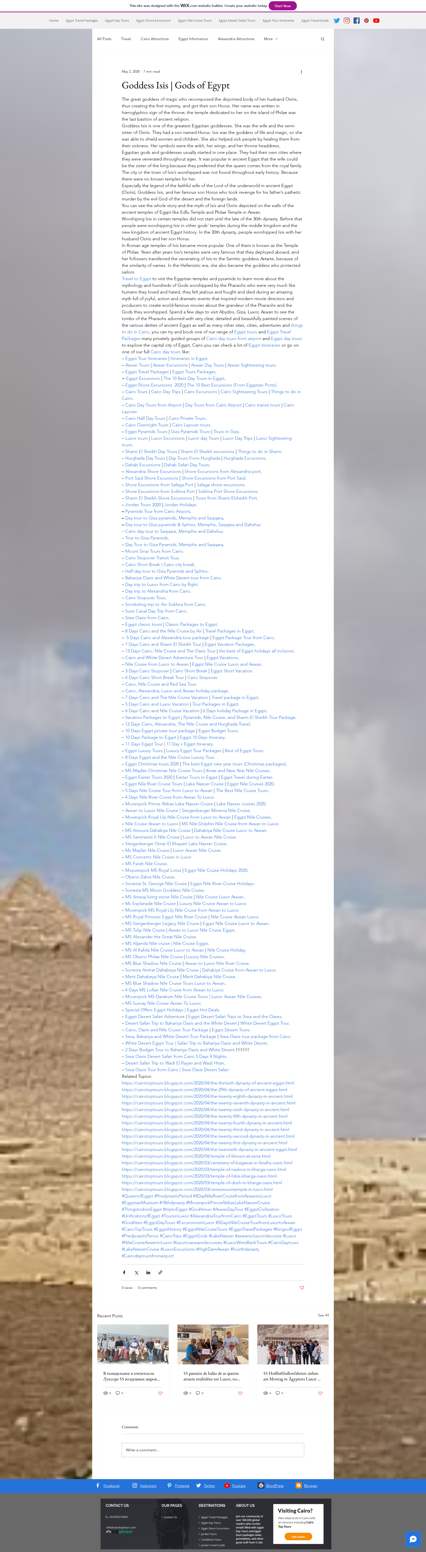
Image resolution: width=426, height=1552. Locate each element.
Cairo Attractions (155, 38)
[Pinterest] (366, 20)
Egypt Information (193, 38)
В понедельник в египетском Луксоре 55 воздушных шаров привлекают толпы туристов (130, 1376)
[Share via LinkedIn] (148, 1272)
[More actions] (301, 71)
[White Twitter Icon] (198, 1485)
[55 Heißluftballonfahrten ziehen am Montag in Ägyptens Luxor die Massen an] (293, 1344)
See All (323, 1315)
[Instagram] (347, 20)
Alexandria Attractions (236, 38)
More (268, 38)
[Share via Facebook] (124, 1272)
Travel (126, 38)
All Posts (104, 38)
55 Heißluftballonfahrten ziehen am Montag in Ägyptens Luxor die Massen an (292, 1376)
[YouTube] (376, 20)
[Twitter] (337, 20)
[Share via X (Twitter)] (136, 1272)
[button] (322, 39)
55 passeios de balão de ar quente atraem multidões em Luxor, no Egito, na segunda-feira (211, 1376)
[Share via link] (160, 1272)
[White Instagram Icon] (135, 1485)
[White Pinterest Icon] (169, 1485)
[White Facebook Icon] (98, 1485)
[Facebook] (357, 20)
